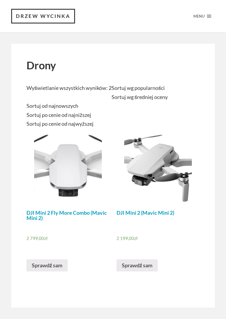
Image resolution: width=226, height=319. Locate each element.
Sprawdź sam (47, 265)
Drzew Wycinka (43, 16)
